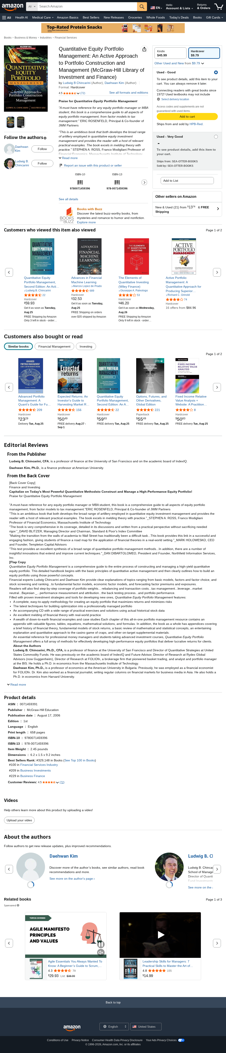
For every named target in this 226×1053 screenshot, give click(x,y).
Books (197, 17)
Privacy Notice (80, 1040)
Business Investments (35, 770)
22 (117, 410)
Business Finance (32, 776)
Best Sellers (91, 17)
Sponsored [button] (10, 905)
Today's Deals (179, 17)
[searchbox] (87, 6)
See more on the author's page (71, 878)
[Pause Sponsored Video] (101, 945)
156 (78, 410)
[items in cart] (218, 6)
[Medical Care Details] (53, 17)
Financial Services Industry (39, 764)
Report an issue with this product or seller (93, 165)
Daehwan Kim (114, 83)
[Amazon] (13, 6)
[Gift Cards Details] (222, 17)
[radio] (170, 53)
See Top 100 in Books (79, 760)
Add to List (170, 180)
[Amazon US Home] (72, 1028)
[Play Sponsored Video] (160, 935)
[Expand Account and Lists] (192, 8)
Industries (46, 37)
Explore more (86, 222)
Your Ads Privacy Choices (161, 1040)
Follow (42, 149)
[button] (6, 17)
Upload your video (19, 820)
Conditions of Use (57, 1040)
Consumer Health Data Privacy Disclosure (117, 1040)
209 (39, 410)
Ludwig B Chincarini (76, 83)
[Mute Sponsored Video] (101, 953)
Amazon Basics (67, 17)
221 (157, 410)
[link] (42, 282)
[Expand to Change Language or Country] (161, 8)
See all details (68, 199)
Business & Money (26, 37)
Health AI (21, 17)
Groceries (135, 17)
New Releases (114, 17)
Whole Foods (155, 17)
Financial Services (66, 37)
